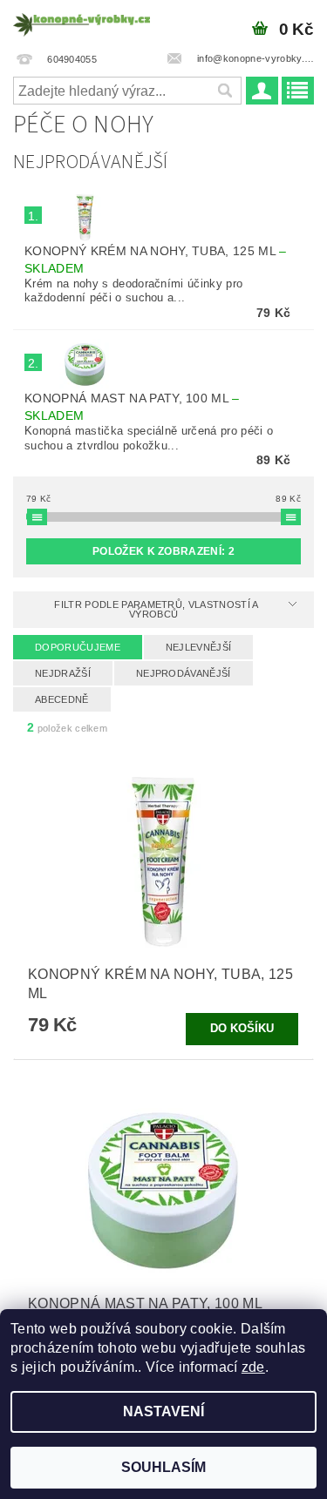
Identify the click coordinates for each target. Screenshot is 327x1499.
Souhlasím (163, 1467)
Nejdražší (63, 673)
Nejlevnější (199, 647)
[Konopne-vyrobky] (82, 22)
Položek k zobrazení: (163, 551)
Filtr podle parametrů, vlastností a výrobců (156, 609)
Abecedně (62, 699)
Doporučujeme (77, 647)
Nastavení (163, 1411)
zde (253, 1367)
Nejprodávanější (183, 673)
